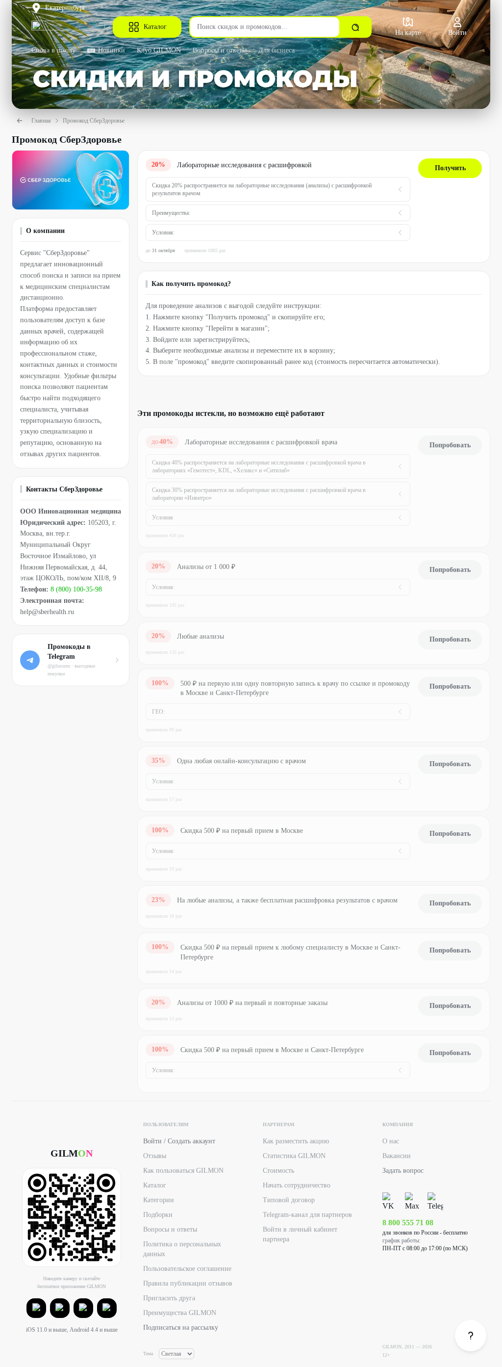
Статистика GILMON (294, 1156)
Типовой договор (289, 1200)
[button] (36, 1308)
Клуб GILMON (159, 50)
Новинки (111, 50)
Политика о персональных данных (182, 1249)
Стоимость (278, 1170)
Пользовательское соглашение (187, 1268)
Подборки (158, 1214)
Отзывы (154, 1156)
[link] (470, 1335)
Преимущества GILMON (179, 1312)
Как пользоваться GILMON (183, 1170)
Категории (158, 1200)
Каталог (155, 26)
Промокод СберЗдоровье (94, 120)
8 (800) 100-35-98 (76, 589)
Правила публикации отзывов (187, 1283)
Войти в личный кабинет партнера (300, 1234)
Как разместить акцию (296, 1141)
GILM (71, 1153)
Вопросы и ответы (220, 50)
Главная (41, 120)
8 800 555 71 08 (407, 1222)
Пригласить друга (169, 1298)
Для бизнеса (276, 50)
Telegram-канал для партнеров (307, 1214)
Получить (450, 168)
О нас (390, 1141)
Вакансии (396, 1156)
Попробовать (450, 445)
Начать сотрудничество (296, 1185)
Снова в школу (53, 50)
